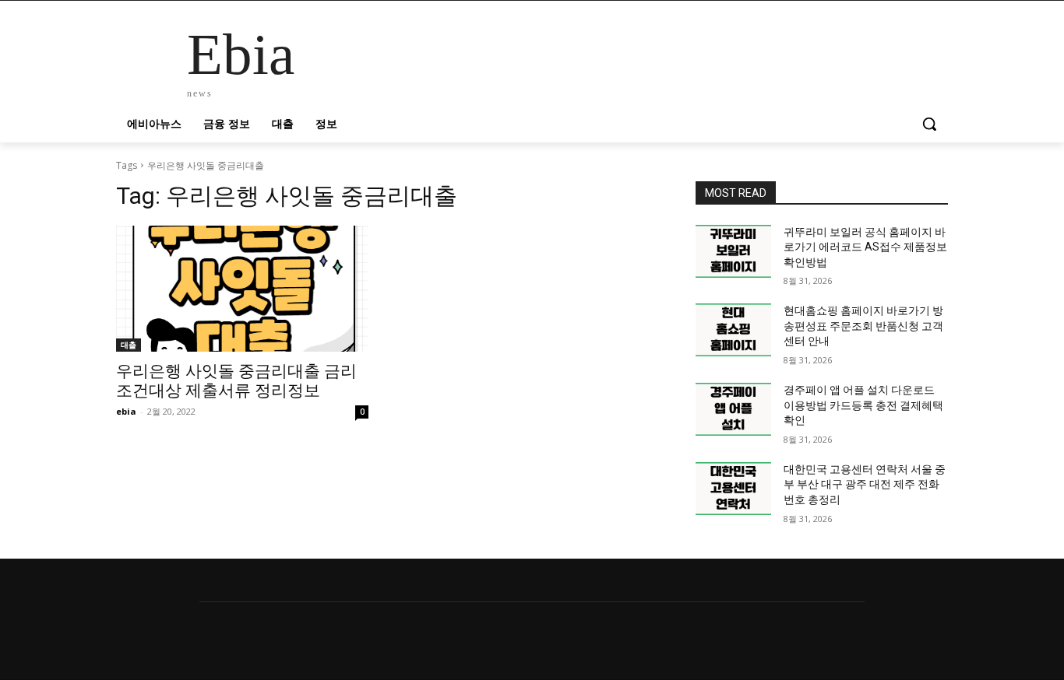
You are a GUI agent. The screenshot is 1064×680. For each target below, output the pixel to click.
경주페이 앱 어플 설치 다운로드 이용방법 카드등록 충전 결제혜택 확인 (863, 405)
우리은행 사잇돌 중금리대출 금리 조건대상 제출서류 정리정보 (236, 381)
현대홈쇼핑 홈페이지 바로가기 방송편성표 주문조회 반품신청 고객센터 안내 (863, 325)
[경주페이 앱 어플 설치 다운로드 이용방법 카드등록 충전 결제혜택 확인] (733, 409)
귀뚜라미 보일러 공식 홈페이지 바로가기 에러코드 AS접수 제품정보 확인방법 (865, 247)
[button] (929, 123)
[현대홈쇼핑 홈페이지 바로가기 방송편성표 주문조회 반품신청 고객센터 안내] (733, 329)
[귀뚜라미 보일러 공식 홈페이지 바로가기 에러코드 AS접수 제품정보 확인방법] (733, 251)
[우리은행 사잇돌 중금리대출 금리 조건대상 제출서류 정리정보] (242, 289)
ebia (126, 411)
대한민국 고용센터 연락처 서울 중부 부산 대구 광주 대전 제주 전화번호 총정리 (865, 484)
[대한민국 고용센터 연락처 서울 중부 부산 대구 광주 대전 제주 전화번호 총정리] (733, 488)
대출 (128, 344)
